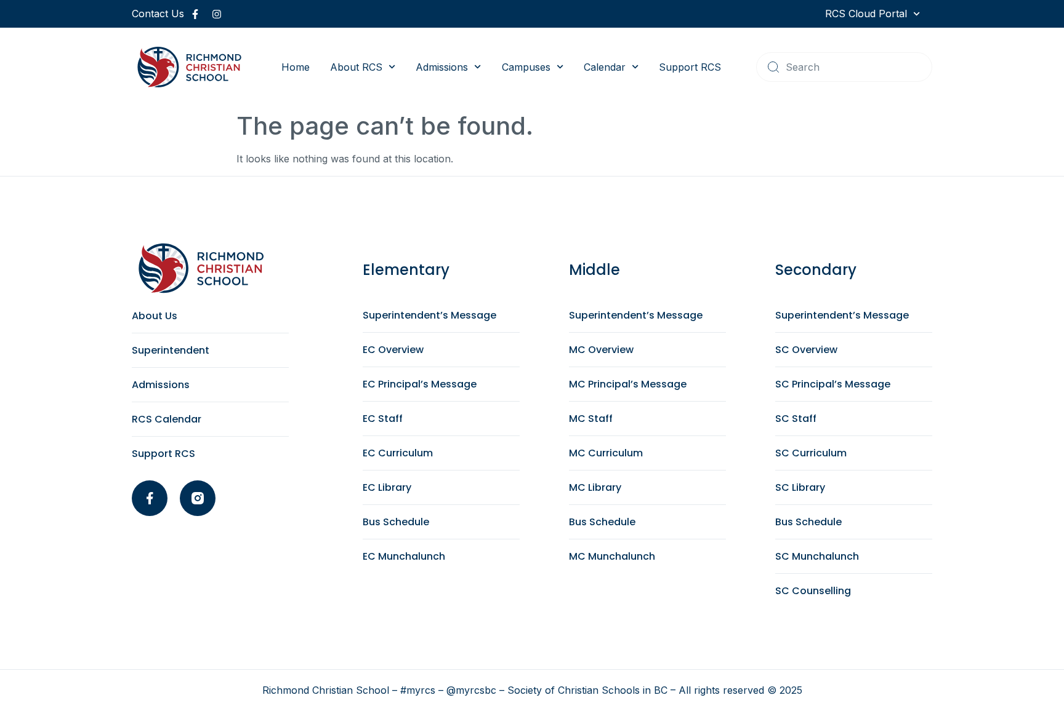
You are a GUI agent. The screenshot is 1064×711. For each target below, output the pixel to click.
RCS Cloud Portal (866, 13)
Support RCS (690, 67)
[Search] (773, 67)
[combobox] (844, 67)
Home (295, 67)
